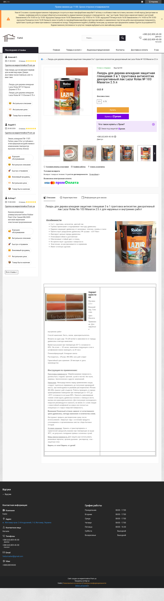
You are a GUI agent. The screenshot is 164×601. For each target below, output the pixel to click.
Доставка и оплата (139, 50)
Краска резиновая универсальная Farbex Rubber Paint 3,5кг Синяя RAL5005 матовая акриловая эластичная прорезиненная (20, 217)
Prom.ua (93, 578)
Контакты (120, 50)
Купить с (108, 117)
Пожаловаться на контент (72, 583)
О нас (156, 50)
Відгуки (8, 494)
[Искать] (122, 38)
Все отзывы (11, 272)
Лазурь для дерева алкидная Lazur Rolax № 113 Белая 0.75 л (22, 94)
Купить (113, 110)
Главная (56, 50)
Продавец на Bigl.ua (82, 581)
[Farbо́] (9, 38)
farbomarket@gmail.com (13, 556)
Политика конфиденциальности (94, 583)
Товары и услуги (73, 50)
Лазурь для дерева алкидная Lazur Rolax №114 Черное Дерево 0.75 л (21, 86)
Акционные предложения (98, 50)
